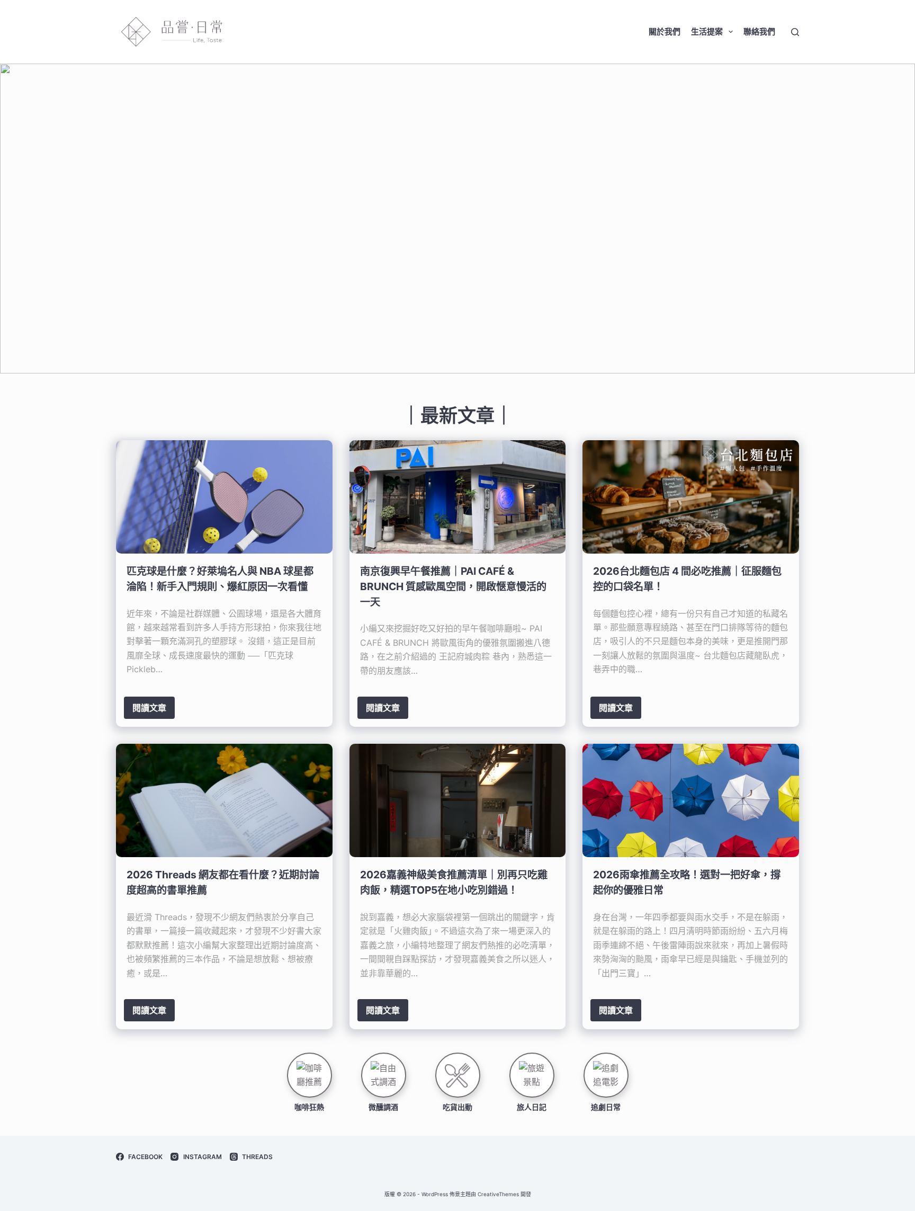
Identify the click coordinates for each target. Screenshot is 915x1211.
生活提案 (707, 31)
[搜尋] (795, 32)
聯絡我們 (759, 31)
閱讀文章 (149, 707)
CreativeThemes (498, 1194)
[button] (457, 218)
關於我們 (664, 31)
